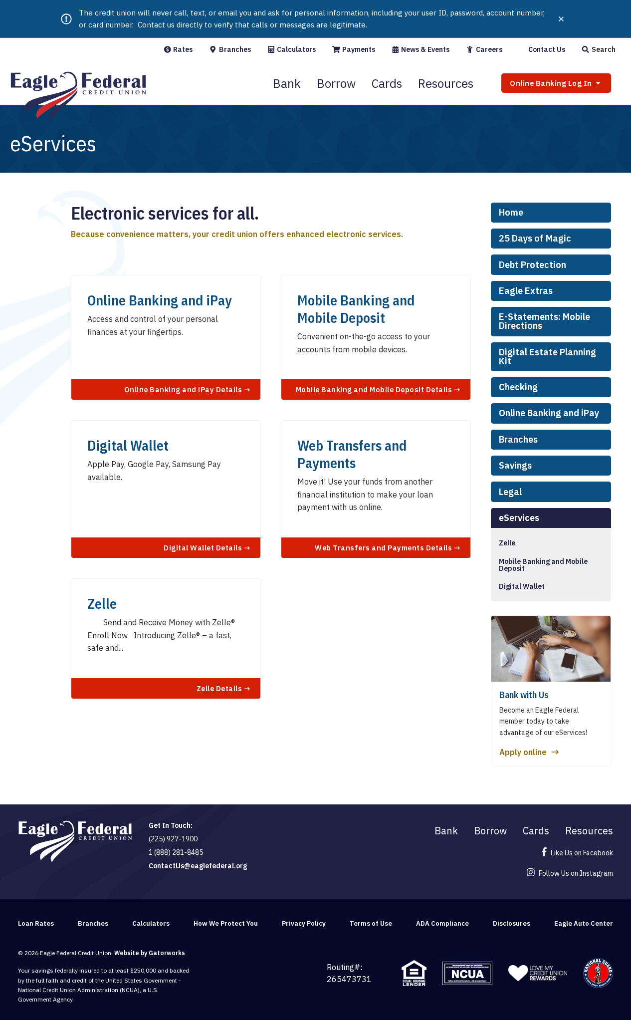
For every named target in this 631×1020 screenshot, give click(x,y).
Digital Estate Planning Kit (547, 356)
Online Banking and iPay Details (184, 389)
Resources (445, 83)
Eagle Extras (526, 290)
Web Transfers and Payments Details (384, 547)
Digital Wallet (522, 586)
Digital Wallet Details (204, 547)
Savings (515, 465)
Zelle (507, 542)
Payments (358, 49)
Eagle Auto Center (583, 923)
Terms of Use (371, 923)
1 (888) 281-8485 (176, 852)
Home (511, 212)
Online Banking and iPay (549, 413)
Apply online (523, 752)
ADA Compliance (442, 923)
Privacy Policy (304, 923)
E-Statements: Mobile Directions (544, 321)
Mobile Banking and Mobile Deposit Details (375, 389)
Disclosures (511, 923)
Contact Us (546, 49)
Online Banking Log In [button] (552, 83)
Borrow (336, 83)
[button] (598, 49)
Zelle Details (220, 688)
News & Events (424, 49)
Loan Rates (36, 923)
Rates (182, 49)
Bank (287, 83)
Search (603, 49)
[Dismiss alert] (561, 19)
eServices (519, 517)
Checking (518, 387)
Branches (234, 49)
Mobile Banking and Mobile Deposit (543, 565)
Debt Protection (532, 264)
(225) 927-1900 (173, 838)
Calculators (295, 49)
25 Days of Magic (535, 238)
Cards (387, 83)
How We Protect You (226, 923)
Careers (488, 49)
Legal (510, 492)
